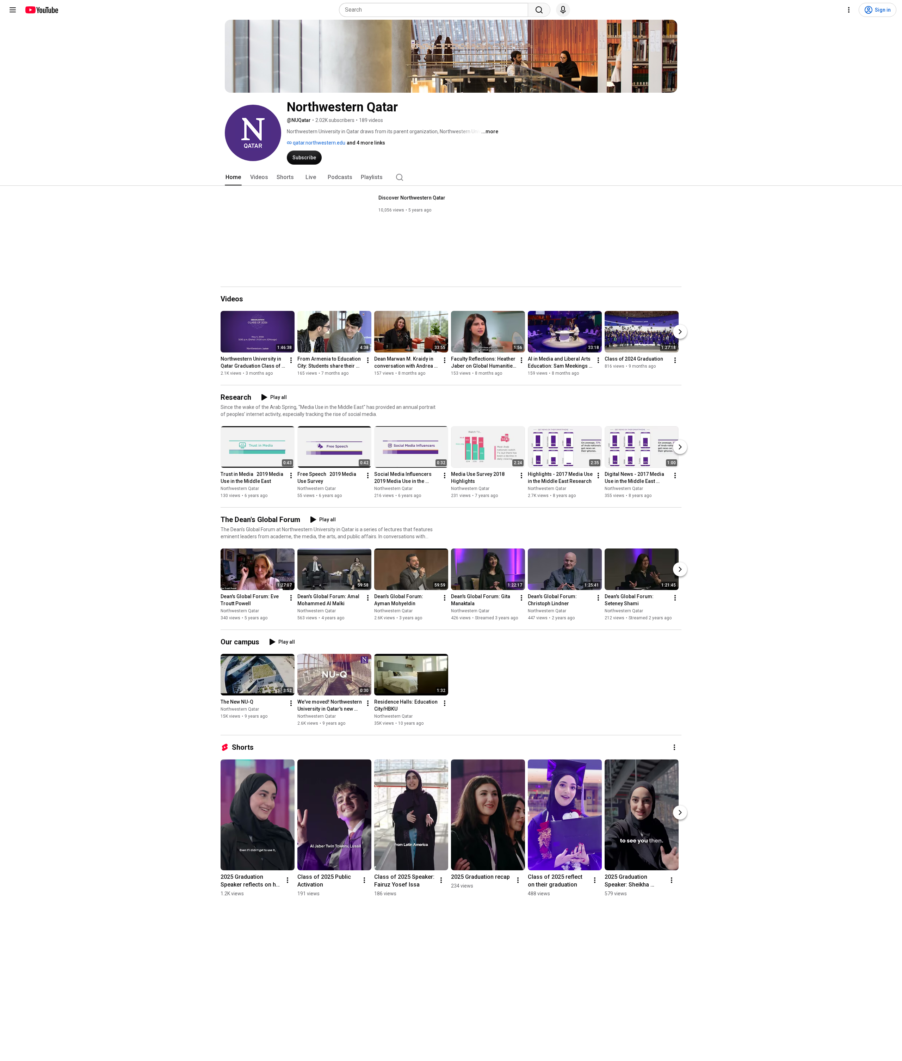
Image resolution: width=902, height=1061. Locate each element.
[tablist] (451, 177)
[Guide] (12, 10)
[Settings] (849, 10)
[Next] (680, 332)
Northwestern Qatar (240, 488)
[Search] (539, 10)
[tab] (233, 177)
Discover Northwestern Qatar (411, 198)
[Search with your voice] (563, 10)
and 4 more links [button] (366, 143)
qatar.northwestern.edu (318, 143)
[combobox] (435, 10)
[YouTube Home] (41, 10)
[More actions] (291, 360)
